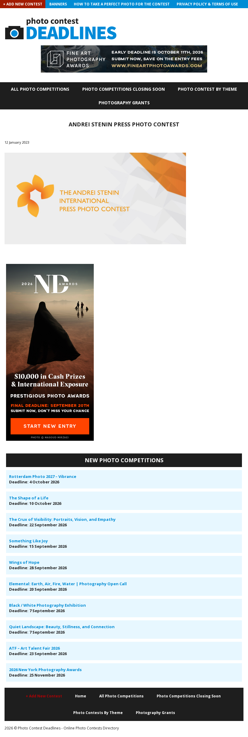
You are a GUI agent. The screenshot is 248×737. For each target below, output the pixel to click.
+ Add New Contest (22, 4)
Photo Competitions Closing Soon (123, 89)
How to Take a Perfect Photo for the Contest (122, 4)
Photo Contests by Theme (98, 712)
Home (80, 696)
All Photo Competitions (40, 89)
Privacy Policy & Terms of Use (207, 4)
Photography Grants (124, 103)
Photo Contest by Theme (207, 89)
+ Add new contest (44, 696)
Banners (58, 4)
